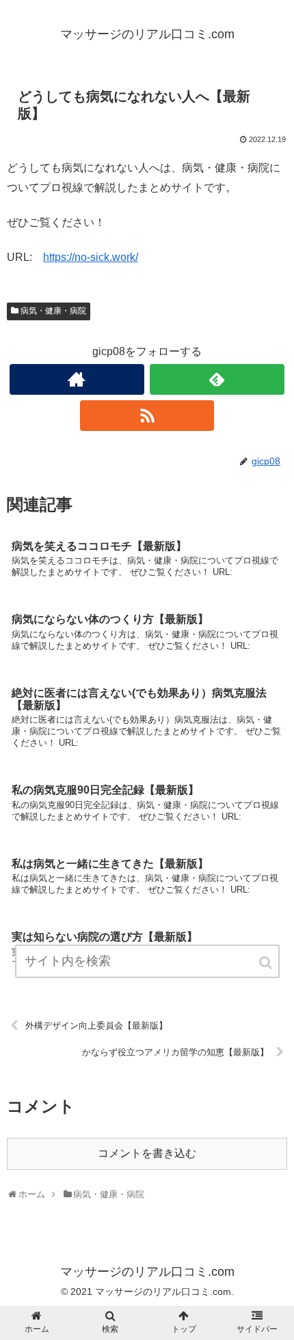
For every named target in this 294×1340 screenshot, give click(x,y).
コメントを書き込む (147, 1153)
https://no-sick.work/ (90, 257)
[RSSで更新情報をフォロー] (147, 415)
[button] (267, 962)
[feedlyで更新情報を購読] (217, 379)
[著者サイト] (77, 379)
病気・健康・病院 (53, 311)
